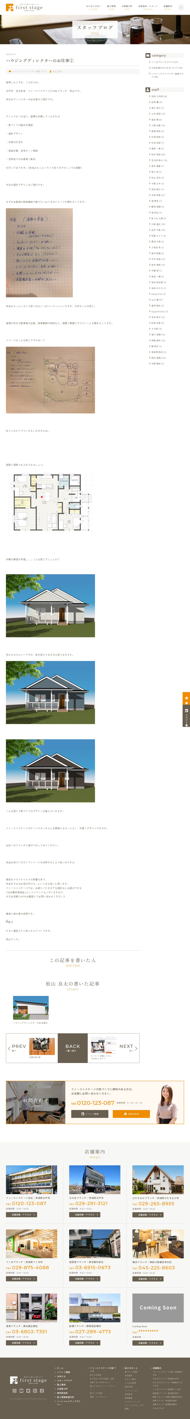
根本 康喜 (156, 166)
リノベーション (131, 1390)
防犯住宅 (128, 1394)
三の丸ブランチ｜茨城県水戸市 (166, 1378)
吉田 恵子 (156, 317)
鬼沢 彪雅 (156, 253)
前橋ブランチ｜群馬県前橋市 (165, 1404)
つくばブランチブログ (162, 62)
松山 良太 (57, 71)
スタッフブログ (64, 1380)
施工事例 (61, 1384)
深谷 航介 (156, 189)
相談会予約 (187, 700)
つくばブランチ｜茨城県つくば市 (167, 1389)
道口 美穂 (156, 334)
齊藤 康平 (156, 340)
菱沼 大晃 (156, 241)
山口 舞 (155, 299)
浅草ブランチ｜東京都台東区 (165, 1400)
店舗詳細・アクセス (21, 1214)
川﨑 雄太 (156, 224)
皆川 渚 (155, 171)
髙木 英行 (156, 107)
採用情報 (128, 1398)
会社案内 (128, 1375)
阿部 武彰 (156, 322)
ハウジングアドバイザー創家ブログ (29, 71)
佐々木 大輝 (157, 218)
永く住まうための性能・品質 (102, 1378)
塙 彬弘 (155, 212)
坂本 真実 (156, 264)
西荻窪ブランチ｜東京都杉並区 (166, 1393)
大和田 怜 (156, 247)
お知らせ (61, 1376)
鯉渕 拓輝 (156, 206)
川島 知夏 (156, 125)
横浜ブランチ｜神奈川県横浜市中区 (167, 1397)
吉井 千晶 (156, 229)
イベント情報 (92, 1113)
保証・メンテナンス (98, 1396)
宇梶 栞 (155, 270)
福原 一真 (156, 148)
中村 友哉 (156, 259)
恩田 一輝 (156, 276)
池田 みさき (157, 288)
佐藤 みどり (157, 235)
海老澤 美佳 (157, 352)
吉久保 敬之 (157, 160)
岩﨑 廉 (155, 102)
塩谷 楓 (155, 119)
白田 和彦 (156, 142)
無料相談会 (133, 1113)
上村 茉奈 (156, 113)
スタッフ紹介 (130, 1379)
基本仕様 (128, 1386)
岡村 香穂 (156, 357)
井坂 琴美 (156, 195)
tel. (92, 1102)
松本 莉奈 (156, 154)
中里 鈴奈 (156, 136)
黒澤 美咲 (156, 131)
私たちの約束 (95, 1375)
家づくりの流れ (96, 1393)
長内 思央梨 (157, 282)
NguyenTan (156, 293)
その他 (154, 328)
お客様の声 (62, 1388)
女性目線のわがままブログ (164, 67)
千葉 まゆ (156, 183)
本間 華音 (156, 363)
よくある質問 (130, 1383)
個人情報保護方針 (65, 1397)
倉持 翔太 (156, 305)
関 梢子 (155, 346)
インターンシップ (132, 1401)
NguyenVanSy (158, 311)
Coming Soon (158, 1408)
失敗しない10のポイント (100, 1382)
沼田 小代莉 (157, 96)
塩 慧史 (155, 200)
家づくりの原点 (131, 1371)
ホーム (60, 1367)
